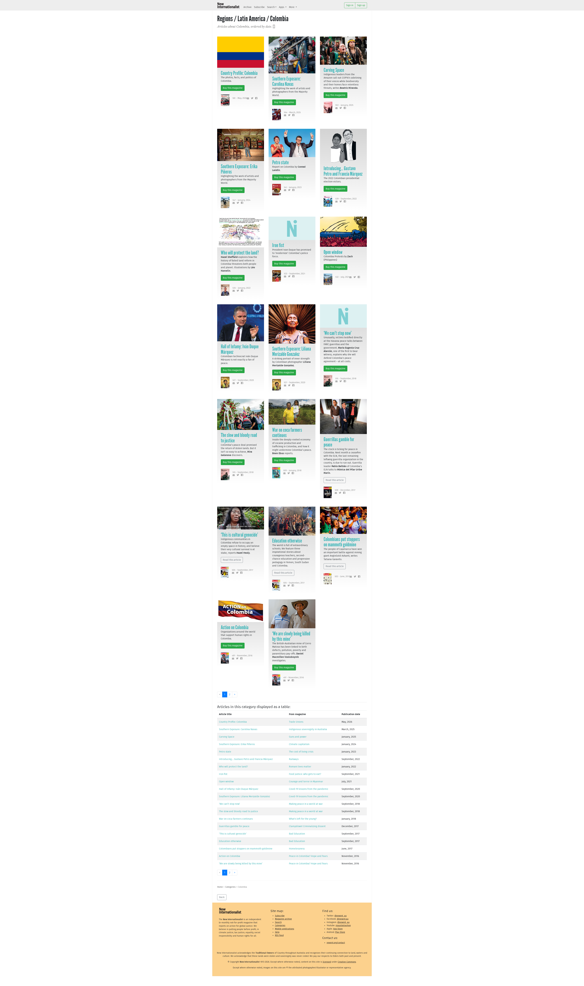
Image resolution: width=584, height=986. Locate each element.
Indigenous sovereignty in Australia (308, 729)
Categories (230, 887)
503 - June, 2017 (342, 576)
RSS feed (279, 935)
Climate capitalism (299, 744)
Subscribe (259, 7)
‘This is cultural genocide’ (239, 535)
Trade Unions (296, 722)
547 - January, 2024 (241, 200)
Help (277, 932)
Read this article (335, 480)
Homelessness (297, 848)
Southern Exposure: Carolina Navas (286, 81)
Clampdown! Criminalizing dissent (307, 826)
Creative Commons (347, 962)
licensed (327, 962)
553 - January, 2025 (344, 105)
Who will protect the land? (240, 253)
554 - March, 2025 (292, 112)
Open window (333, 252)
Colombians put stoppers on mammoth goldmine (342, 542)
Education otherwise (287, 541)
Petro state (280, 162)
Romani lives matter (300, 766)
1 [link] (224, 694)
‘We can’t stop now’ (337, 333)
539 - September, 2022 (346, 199)
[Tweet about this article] (251, 98)
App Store (338, 929)
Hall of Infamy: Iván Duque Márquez (240, 349)
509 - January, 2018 (292, 470)
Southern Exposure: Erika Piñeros (239, 169)
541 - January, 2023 (293, 187)
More (292, 7)
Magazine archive (283, 919)
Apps (282, 7)
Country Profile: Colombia (239, 73)
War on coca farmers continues (287, 432)
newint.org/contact (336, 943)
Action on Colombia (234, 627)
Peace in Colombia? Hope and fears (308, 856)
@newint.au (342, 919)
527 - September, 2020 (243, 380)
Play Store (340, 932)
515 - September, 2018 (345, 378)
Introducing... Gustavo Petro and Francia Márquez (343, 171)
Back (221, 897)
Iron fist (278, 245)
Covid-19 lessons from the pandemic (308, 789)
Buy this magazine (233, 88)
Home (220, 887)
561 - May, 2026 (240, 98)
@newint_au (340, 916)
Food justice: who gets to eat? (305, 774)
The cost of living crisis (301, 751)
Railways (294, 759)
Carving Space (334, 70)
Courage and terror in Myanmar (306, 781)
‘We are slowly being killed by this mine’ (291, 636)
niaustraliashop (343, 925)
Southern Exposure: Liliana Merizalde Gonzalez (291, 351)
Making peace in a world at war (306, 804)
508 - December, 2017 (345, 490)
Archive (247, 7)
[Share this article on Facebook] (256, 98)
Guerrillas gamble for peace (339, 442)
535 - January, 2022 (241, 288)
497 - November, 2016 (242, 655)
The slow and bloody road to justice (239, 438)
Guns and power (297, 737)
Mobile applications (284, 929)
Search (271, 7)
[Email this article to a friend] (247, 98)
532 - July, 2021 (342, 277)
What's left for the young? (303, 819)
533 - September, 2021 (294, 273)
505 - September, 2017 (242, 570)
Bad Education (297, 834)
